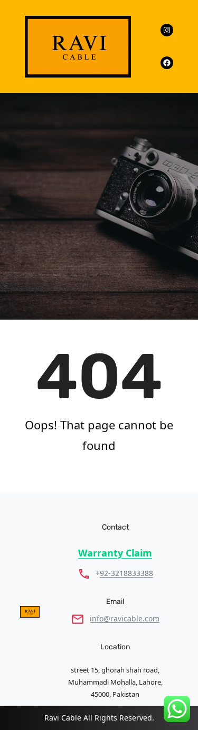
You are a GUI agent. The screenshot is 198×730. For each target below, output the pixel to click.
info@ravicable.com (124, 618)
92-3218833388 (126, 573)
